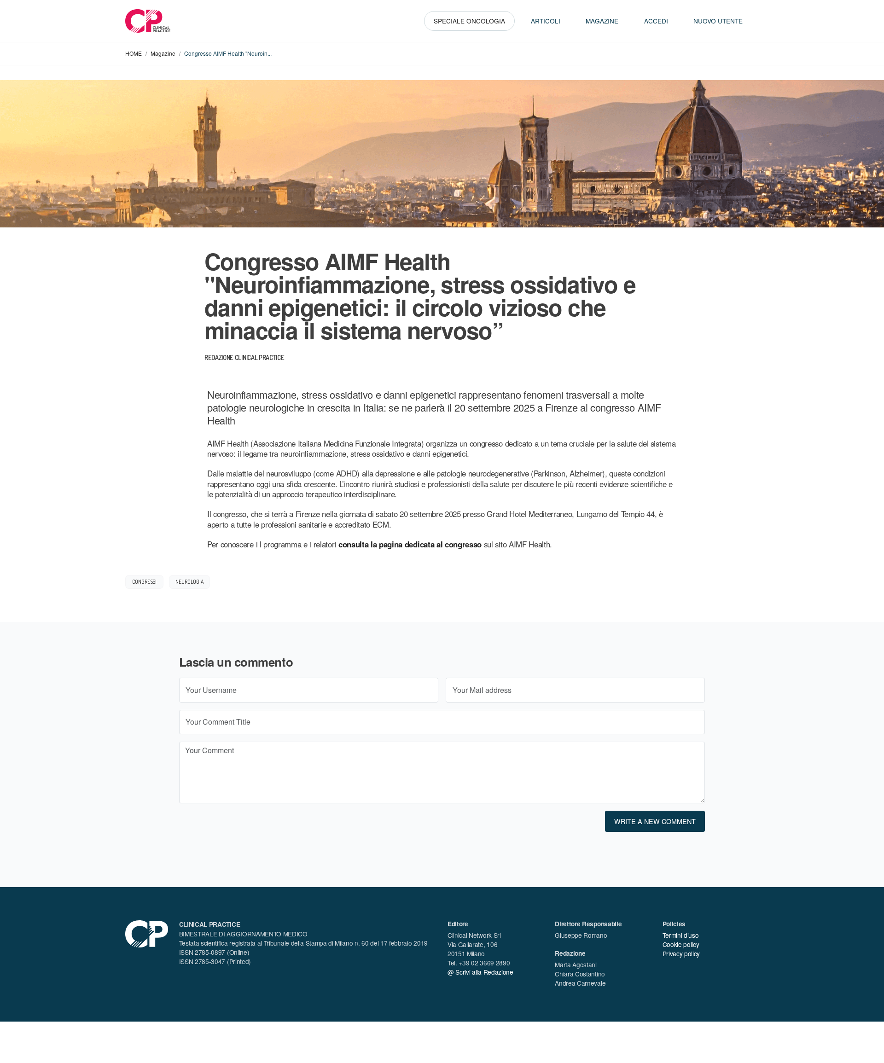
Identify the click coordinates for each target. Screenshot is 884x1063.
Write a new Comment (655, 821)
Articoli (545, 20)
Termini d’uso (681, 935)
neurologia (189, 581)
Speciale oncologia (469, 20)
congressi (144, 581)
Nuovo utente (718, 20)
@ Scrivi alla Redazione (480, 971)
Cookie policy (681, 944)
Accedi (656, 20)
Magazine (602, 20)
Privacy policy (681, 953)
